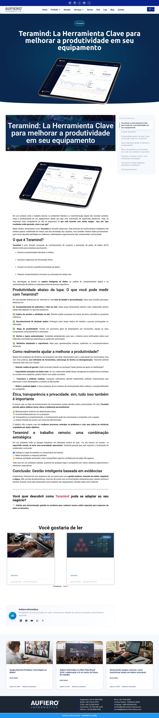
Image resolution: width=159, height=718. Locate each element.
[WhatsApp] (37, 620)
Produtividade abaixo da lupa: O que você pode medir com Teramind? (135, 137)
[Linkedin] (75, 3)
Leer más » (15, 575)
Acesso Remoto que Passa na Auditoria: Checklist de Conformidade (31, 566)
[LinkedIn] (21, 620)
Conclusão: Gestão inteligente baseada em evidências (132, 164)
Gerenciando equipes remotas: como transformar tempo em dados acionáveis (128, 671)
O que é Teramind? (128, 132)
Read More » (14, 678)
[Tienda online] (43, 620)
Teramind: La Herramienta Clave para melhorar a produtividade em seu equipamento (135, 125)
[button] (55, 9)
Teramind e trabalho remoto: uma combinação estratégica (134, 157)
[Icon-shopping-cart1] (89, 3)
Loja (105, 10)
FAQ (98, 10)
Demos (90, 10)
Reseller (67, 10)
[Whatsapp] (79, 3)
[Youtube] (84, 3)
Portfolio (54, 10)
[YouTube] (32, 620)
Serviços (77, 10)
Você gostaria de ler (129, 169)
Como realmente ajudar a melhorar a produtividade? (135, 144)
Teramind (79, 23)
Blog (112, 10)
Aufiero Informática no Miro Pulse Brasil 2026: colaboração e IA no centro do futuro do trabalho (79, 672)
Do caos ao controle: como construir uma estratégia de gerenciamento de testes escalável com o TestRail (90, 566)
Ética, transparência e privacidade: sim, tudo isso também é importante (135, 150)
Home (44, 10)
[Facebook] (70, 3)
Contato (121, 10)
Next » (66, 586)
